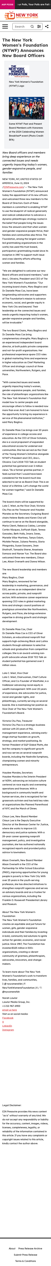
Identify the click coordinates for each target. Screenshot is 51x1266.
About (12, 1248)
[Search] (32, 26)
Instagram (8, 1029)
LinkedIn (7, 1025)
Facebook (7, 1017)
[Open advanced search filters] (39, 26)
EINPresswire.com (13, 187)
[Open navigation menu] (5, 26)
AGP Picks (7, 4)
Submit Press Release (25, 1254)
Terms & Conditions (25, 1261)
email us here (9, 1010)
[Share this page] (47, 26)
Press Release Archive (30, 1248)
